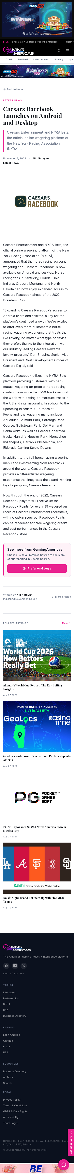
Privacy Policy (11, 1099)
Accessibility (11, 1117)
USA (5, 1010)
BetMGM (23, 59)
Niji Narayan (41, 158)
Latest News (11, 162)
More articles (63, 596)
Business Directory (14, 1015)
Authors (8, 1077)
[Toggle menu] (67, 50)
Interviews (9, 992)
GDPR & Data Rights (15, 1111)
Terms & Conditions (15, 1105)
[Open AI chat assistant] (63, 1164)
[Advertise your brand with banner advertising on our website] (37, 1168)
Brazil (9, 59)
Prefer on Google (39, 568)
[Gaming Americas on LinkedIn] (15, 966)
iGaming (58, 59)
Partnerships (11, 998)
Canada (8, 1040)
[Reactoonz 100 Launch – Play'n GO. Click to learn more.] (37, 19)
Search (7, 1083)
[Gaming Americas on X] (24, 966)
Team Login (10, 1123)
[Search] (59, 50)
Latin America (11, 1034)
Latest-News (40, 59)
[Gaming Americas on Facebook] (6, 966)
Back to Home (15, 89)
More (65, 623)
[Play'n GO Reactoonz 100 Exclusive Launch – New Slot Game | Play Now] (37, 71)
